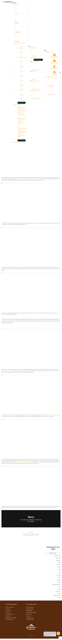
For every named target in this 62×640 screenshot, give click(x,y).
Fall (60, 571)
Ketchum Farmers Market (7, 370)
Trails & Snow (8, 610)
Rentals (59, 582)
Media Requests (29, 610)
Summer (59, 588)
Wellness (59, 593)
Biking (59, 562)
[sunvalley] (6, 2)
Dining (59, 569)
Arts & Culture (58, 558)
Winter (59, 597)
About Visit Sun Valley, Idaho (11, 604)
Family (59, 573)
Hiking (59, 577)
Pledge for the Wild (9, 619)
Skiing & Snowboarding (56, 584)
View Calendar (38, 59)
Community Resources (10, 614)
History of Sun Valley (10, 607)
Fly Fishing (59, 575)
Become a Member (30, 607)
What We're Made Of (57, 595)
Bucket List (59, 564)
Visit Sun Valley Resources (32, 604)
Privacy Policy (29, 614)
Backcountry (58, 560)
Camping (59, 566)
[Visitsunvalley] (60, 72)
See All (21, 102)
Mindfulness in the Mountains (11, 617)
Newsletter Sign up (30, 617)
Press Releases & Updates (31, 612)
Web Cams (8, 612)
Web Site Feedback (30, 619)
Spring (59, 586)
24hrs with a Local (57, 555)
